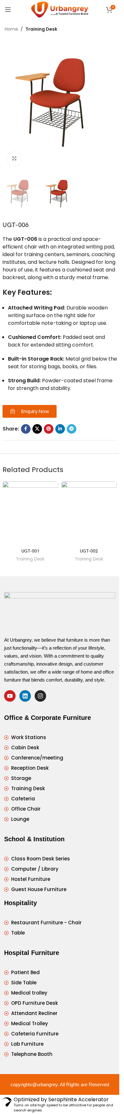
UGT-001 (30, 551)
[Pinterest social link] (48, 429)
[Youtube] (10, 696)
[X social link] (37, 429)
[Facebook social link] (26, 429)
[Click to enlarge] (14, 158)
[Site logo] (59, 9)
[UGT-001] (30, 513)
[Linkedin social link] (60, 429)
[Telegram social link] (71, 429)
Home (11, 29)
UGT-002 (89, 551)
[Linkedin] (25, 696)
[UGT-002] (89, 513)
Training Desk (41, 29)
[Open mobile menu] (8, 9)
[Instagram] (40, 696)
